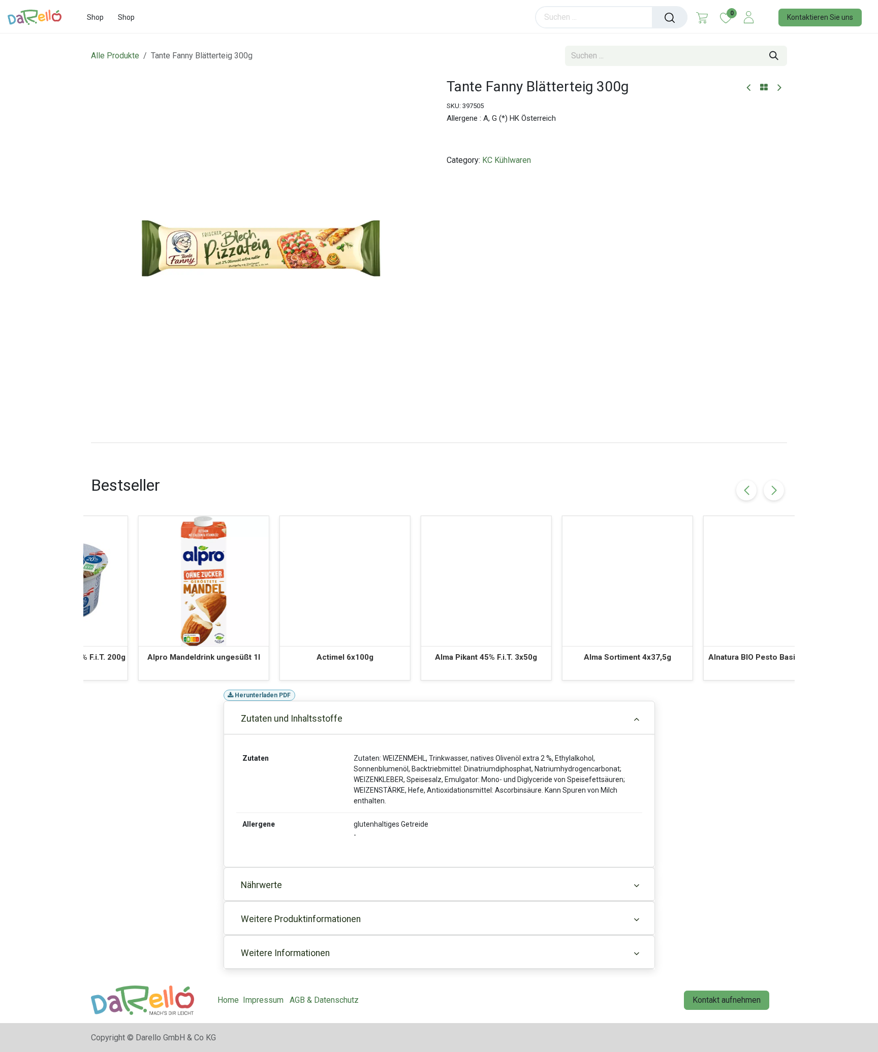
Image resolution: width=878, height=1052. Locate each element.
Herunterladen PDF (262, 695)
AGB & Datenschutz (324, 1000)
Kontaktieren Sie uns (820, 17)
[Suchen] (669, 17)
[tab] (439, 442)
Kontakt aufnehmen (727, 1000)
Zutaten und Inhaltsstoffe (291, 719)
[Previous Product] (749, 88)
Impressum (263, 1000)
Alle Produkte (115, 55)
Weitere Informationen (285, 953)
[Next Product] (778, 88)
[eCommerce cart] (702, 17)
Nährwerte (261, 885)
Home (228, 1000)
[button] (774, 490)
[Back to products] (764, 87)
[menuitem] (95, 17)
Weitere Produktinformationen (301, 919)
